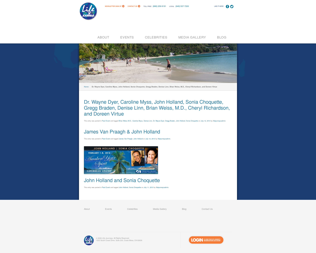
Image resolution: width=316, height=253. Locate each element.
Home (86, 86)
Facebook (227, 6)
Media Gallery (192, 37)
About (103, 37)
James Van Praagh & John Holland (122, 131)
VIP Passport (89, 241)
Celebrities (156, 37)
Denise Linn (148, 121)
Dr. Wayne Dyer (158, 121)
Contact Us (132, 6)
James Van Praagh (125, 138)
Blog (222, 37)
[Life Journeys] (88, 11)
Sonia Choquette (192, 121)
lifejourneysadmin (219, 121)
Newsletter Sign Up (113, 6)
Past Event (106, 121)
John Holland (180, 121)
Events (127, 37)
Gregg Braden (170, 121)
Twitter (231, 6)
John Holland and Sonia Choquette (122, 179)
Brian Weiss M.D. (125, 121)
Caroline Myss (137, 121)
